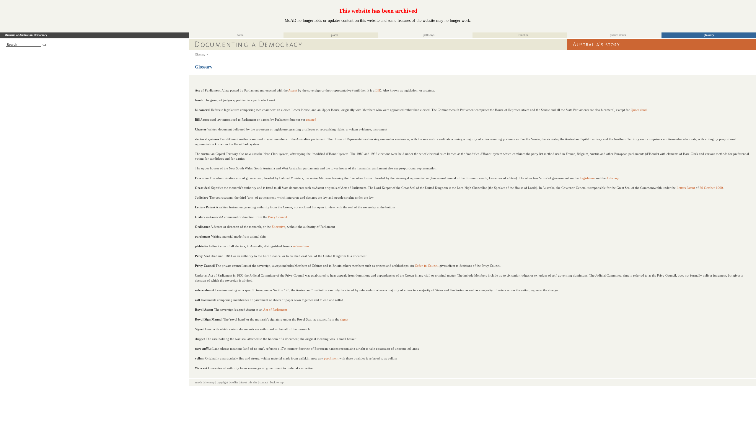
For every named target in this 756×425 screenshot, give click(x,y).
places (334, 35)
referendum (301, 246)
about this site (248, 382)
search (198, 382)
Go (44, 44)
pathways (428, 35)
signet (344, 319)
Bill (377, 90)
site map (209, 382)
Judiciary (613, 178)
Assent (292, 90)
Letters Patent (686, 187)
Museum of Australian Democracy (25, 35)
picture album (618, 35)
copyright (222, 382)
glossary (709, 35)
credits (234, 382)
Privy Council (277, 217)
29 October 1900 (711, 187)
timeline (523, 35)
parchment (331, 358)
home (240, 35)
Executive (278, 226)
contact (264, 382)
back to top (277, 382)
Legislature (587, 178)
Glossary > (201, 54)
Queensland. (639, 110)
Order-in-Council (427, 265)
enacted (311, 119)
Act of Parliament (275, 309)
